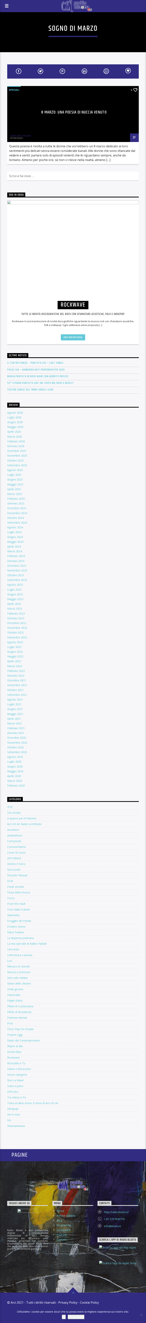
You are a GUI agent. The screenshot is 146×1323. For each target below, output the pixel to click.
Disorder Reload (17, 875)
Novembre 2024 (17, 513)
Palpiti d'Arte (15, 1000)
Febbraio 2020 (16, 785)
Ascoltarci (13, 830)
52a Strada (14, 812)
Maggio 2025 (15, 484)
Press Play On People (20, 1029)
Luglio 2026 (14, 417)
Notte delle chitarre (19, 983)
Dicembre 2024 (16, 508)
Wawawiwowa (16, 1126)
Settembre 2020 (17, 752)
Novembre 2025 (17, 455)
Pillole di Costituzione (20, 1006)
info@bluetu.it (112, 1226)
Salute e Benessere (19, 1069)
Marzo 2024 (14, 551)
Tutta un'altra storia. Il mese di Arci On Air (32, 1103)
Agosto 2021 (15, 699)
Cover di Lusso (16, 852)
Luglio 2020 (14, 761)
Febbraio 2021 (16, 728)
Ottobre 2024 (15, 518)
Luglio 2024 (14, 532)
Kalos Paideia (15, 932)
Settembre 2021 (17, 695)
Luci (9, 960)
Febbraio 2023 (16, 613)
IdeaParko (13, 915)
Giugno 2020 (15, 766)
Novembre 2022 (17, 628)
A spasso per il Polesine (21, 818)
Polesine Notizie (17, 1017)
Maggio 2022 (15, 656)
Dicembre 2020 (16, 737)
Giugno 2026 (15, 422)
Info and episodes (73, 337)
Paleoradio (14, 995)
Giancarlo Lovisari (20, 135)
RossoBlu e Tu (16, 1063)
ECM (10, 881)
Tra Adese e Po (16, 1097)
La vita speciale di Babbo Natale (27, 943)
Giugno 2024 (15, 537)
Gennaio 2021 (15, 733)
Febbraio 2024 (16, 556)
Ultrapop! (12, 1109)
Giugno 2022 (15, 651)
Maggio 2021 (15, 714)
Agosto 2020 (15, 757)
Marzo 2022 (14, 666)
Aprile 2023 (14, 604)
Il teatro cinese (16, 926)
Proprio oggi (14, 1035)
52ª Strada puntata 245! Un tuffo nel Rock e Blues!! (40, 383)
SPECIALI (14, 90)
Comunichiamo (16, 847)
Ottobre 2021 (15, 690)
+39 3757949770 (114, 1219)
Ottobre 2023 (15, 575)
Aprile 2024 (14, 546)
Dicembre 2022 (16, 623)
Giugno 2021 (15, 709)
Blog (59, 1220)
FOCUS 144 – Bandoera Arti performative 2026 (36, 370)
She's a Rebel (15, 1080)
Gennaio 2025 (15, 503)
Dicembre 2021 (16, 680)
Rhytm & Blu (15, 1046)
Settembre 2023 (17, 580)
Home (60, 1211)
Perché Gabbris (66, 1215)
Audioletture (14, 835)
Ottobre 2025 (15, 460)
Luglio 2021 (14, 704)
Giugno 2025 (15, 479)
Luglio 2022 (14, 647)
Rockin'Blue (14, 1052)
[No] (141, 1315)
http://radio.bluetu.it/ (116, 1212)
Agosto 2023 (15, 584)
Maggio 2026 (15, 427)
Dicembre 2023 (16, 565)
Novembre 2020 (17, 742)
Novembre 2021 (17, 685)
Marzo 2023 (14, 608)
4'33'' (10, 807)
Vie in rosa (13, 1114)
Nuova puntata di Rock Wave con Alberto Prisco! (37, 376)
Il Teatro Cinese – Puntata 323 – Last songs (35, 363)
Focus (11, 898)
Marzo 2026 (14, 436)
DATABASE (14, 858)
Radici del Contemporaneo (23, 1040)
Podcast (62, 1235)
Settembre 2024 (17, 522)
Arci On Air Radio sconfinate (24, 824)
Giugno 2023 (15, 594)
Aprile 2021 (14, 718)
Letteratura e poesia (19, 955)
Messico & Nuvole (18, 966)
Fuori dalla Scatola (18, 909)
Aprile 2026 (14, 431)
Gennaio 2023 (15, 618)
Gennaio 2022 (15, 675)
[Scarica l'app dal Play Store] (118, 1250)
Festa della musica (18, 892)
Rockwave (13, 1057)
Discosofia (13, 869)
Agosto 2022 (15, 642)
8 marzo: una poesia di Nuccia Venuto (73, 112)
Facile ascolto (15, 886)
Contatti (62, 1239)
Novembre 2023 (17, 570)
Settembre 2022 (17, 637)
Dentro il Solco (16, 864)
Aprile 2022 (14, 661)
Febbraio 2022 (16, 671)
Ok (63, 1316)
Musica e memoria (18, 972)
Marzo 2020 (14, 781)
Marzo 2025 (14, 494)
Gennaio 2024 (15, 561)
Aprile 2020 (14, 776)
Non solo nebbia (17, 978)
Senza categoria (17, 1074)
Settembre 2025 (17, 465)
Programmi (64, 1225)
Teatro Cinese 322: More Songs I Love (30, 389)
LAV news (13, 949)
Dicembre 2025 (16, 451)
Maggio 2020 (15, 771)
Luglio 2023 (14, 589)
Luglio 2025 (14, 475)
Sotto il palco (15, 1086)
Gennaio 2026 (15, 446)
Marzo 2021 (14, 723)
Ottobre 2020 (15, 747)
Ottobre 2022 (15, 632)
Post (10, 1023)
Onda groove (15, 989)
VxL (9, 1120)
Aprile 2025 (14, 489)
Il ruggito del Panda (19, 921)
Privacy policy (76, 1316)
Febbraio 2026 (16, 441)
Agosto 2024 (15, 527)
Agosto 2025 (15, 470)
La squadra (63, 1230)
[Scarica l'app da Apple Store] (118, 1266)
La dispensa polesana (20, 938)
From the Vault (16, 904)
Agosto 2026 (15, 412)
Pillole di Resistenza (19, 1012)
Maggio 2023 (15, 599)
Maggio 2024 (15, 542)
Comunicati (14, 841)
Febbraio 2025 (16, 498)
